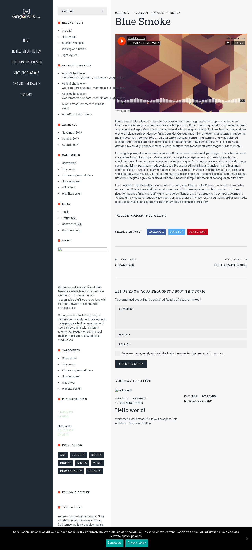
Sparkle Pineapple (73, 42)
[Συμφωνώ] (247, 538)
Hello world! (130, 410)
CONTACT (26, 94)
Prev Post (129, 259)
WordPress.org (71, 230)
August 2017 (70, 144)
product (94, 471)
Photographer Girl (230, 265)
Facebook (156, 231)
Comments (72, 224)
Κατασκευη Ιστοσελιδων (77, 175)
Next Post (233, 259)
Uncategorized (131, 403)
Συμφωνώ (114, 542)
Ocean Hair (124, 265)
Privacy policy (136, 542)
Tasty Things (84, 114)
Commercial (69, 163)
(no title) (67, 30)
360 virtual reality (26, 84)
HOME (26, 40)
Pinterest (197, 231)
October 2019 (70, 138)
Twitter (176, 231)
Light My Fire (70, 55)
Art (63, 455)
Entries (69, 218)
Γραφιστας (69, 169)
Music (162, 215)
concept (138, 215)
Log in (65, 211)
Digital (65, 463)
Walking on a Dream (74, 49)
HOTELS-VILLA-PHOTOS (26, 51)
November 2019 (72, 132)
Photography (71, 471)
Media (151, 215)
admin (143, 13)
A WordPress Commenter (78, 104)
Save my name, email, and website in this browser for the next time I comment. (173, 353)
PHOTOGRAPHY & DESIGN (26, 62)
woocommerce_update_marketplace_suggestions (93, 77)
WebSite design (169, 13)
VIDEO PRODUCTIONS (27, 73)
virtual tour (68, 187)
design (96, 455)
